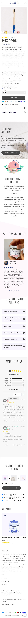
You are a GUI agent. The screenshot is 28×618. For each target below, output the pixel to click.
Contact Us (4, 578)
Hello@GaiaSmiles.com (8, 604)
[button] (21, 421)
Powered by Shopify (19, 615)
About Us (4, 584)
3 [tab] (14, 291)
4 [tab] (16, 291)
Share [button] (6, 421)
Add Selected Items (10, 488)
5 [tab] (18, 291)
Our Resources (5, 581)
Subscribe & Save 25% (10, 152)
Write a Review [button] (14, 389)
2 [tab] (11, 291)
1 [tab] (9, 291)
